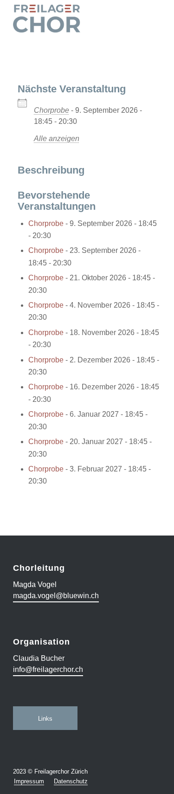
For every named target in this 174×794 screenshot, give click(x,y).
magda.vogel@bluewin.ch (56, 596)
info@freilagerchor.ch (48, 669)
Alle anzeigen (56, 138)
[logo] (72, 18)
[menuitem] (29, 782)
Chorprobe (51, 110)
